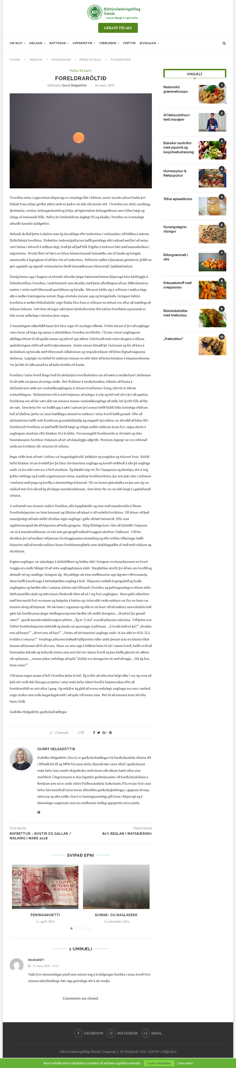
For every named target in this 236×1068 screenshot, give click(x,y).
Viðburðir (107, 43)
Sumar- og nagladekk (116, 915)
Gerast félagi (118, 27)
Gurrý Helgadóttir (74, 85)
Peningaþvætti (45, 915)
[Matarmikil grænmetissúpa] (212, 94)
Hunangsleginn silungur (174, 229)
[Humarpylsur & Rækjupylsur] (212, 178)
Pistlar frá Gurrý (90, 59)
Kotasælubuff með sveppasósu (177, 285)
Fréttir (129, 43)
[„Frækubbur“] (212, 346)
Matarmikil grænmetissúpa (175, 89)
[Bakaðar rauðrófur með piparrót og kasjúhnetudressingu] (212, 150)
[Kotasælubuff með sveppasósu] (212, 290)
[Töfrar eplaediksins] (212, 206)
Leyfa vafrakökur (159, 1063)
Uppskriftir (82, 43)
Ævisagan (147, 43)
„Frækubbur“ (173, 339)
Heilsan (35, 43)
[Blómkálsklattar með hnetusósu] (212, 318)
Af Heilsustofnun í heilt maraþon (176, 117)
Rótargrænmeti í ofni (175, 257)
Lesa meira (185, 1063)
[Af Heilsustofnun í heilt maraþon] (212, 122)
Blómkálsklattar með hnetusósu (175, 313)
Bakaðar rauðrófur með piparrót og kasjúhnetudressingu (178, 147)
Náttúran (57, 43)
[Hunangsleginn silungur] (212, 234)
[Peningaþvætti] (45, 887)
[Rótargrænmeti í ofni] (212, 262)
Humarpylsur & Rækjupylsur (174, 173)
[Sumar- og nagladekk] (116, 887)
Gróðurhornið (61, 59)
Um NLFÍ (16, 43)
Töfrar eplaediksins (177, 199)
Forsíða (15, 59)
